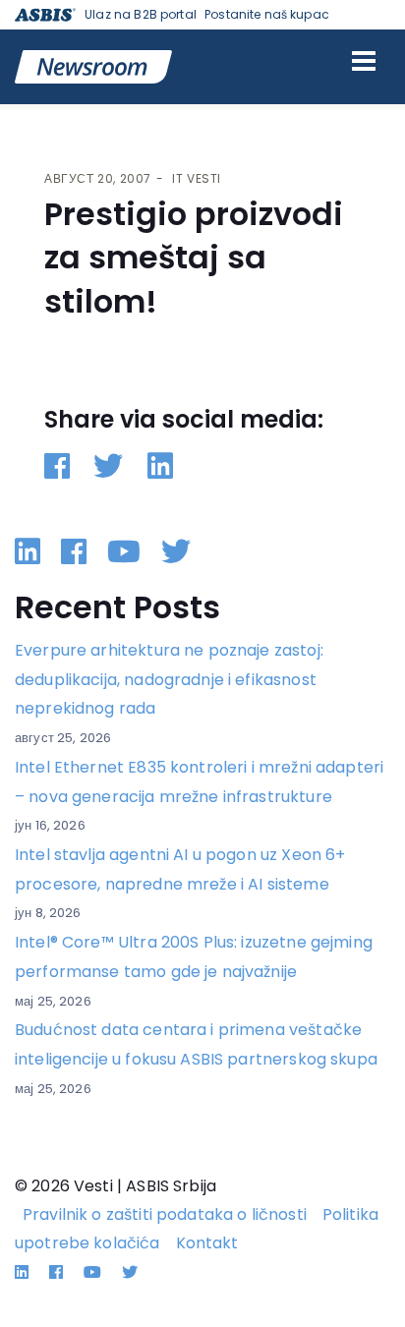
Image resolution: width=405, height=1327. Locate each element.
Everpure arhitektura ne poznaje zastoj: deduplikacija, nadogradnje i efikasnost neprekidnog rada (169, 679)
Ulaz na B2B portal (141, 14)
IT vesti (196, 178)
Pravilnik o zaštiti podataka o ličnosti (165, 1214)
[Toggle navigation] (364, 61)
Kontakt (207, 1243)
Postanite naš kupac (266, 14)
